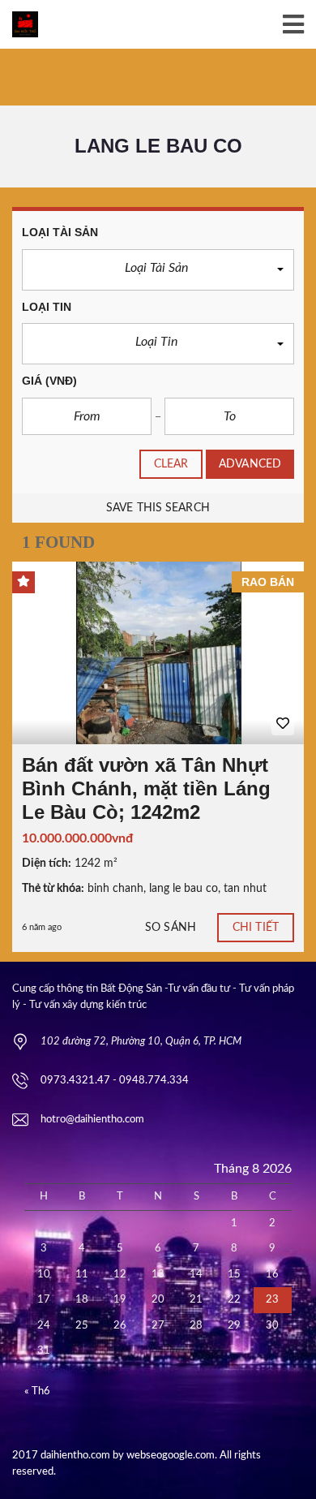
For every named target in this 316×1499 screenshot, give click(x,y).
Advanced (250, 464)
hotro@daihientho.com (92, 1119)
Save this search (158, 508)
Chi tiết (256, 927)
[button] (158, 270)
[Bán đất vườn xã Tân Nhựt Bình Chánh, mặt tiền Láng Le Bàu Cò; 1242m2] (158, 653)
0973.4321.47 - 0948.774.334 (115, 1080)
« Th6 (37, 1391)
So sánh (170, 927)
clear (171, 464)
